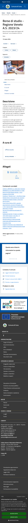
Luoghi (5, 414)
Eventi (5, 416)
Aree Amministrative (8, 345)
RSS (2, 496)
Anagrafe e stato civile (9, 364)
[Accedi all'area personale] (22, 2)
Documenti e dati (7, 357)
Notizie (5, 402)
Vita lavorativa (7, 369)
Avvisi (13, 13)
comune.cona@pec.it (8, 434)
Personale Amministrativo (10, 354)
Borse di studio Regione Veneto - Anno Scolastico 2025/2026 (12, 193)
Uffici (4, 347)
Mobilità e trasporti (8, 376)
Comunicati (6, 405)
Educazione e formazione (9, 383)
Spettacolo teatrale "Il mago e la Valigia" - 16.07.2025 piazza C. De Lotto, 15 (13, 215)
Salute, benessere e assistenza (11, 393)
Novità (8, 13)
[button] (14, 520)
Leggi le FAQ (6, 472)
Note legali (6, 487)
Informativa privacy (8, 484)
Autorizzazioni (7, 395)
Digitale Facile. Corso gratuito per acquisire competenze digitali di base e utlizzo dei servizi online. (13, 199)
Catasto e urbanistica (8, 374)
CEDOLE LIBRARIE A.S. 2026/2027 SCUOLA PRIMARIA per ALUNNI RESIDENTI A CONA (14, 189)
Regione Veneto (6, 2)
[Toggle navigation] (3, 6)
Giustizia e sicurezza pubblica (10, 386)
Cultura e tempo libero (9, 366)
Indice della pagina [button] (9, 79)
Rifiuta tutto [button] (14, 517)
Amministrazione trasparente (10, 482)
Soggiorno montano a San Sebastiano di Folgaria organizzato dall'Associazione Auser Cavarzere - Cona (14, 226)
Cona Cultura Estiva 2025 (9, 217)
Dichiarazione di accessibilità (10, 489)
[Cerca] (25, 6)
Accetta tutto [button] (14, 513)
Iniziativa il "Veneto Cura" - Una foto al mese (14, 196)
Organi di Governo (8, 342)
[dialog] (14, 510)
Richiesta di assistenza (9, 474)
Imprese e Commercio (8, 371)
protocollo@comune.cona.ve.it (9, 437)
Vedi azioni (13, 44)
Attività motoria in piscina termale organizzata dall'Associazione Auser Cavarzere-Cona (12, 221)
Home (3, 13)
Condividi (5, 44)
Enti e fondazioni (7, 349)
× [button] (26, 498)
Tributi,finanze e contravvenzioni (11, 388)
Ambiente (5, 390)
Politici (5, 352)
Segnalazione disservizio (9, 470)
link (6, 510)
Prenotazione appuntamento (10, 467)
